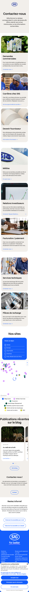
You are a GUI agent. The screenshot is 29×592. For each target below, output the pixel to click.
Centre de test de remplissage (15, 408)
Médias (3, 561)
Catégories (4, 553)
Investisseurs (4, 558)
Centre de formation (12, 410)
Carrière (3, 560)
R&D (24, 410)
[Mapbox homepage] (3, 395)
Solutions (3, 551)
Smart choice (18, 556)
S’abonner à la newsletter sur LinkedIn (14, 526)
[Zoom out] (27, 365)
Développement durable (7, 554)
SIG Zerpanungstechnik (21, 554)
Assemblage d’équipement (15, 403)
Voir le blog (14, 468)
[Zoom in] (27, 363)
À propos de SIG (5, 556)
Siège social (7, 399)
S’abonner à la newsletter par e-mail (14, 520)
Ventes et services (20, 399)
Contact (14, 492)
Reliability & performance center (14, 405)
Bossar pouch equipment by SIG (21, 552)
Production (15, 401)
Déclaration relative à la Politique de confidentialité (21, 559)
